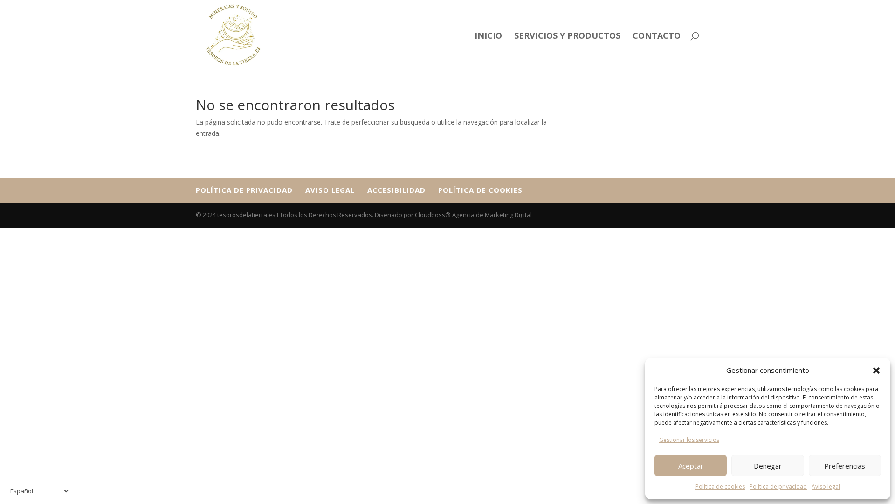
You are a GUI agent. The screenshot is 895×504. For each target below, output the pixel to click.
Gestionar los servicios (689, 440)
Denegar (768, 465)
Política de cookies (720, 486)
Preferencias (844, 465)
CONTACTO (657, 36)
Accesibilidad (396, 190)
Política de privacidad (778, 486)
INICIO (488, 36)
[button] (876, 370)
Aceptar (690, 465)
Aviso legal (826, 486)
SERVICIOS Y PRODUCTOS (567, 36)
